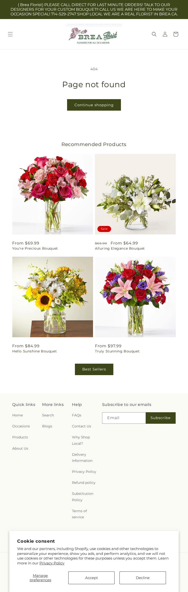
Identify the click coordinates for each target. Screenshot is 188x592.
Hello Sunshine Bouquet (34, 351)
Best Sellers (94, 369)
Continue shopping (94, 105)
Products (20, 437)
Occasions (21, 426)
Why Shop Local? (81, 440)
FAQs (76, 415)
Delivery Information (82, 457)
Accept (91, 577)
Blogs (47, 426)
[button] (10, 34)
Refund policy (83, 482)
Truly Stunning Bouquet (117, 351)
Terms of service (79, 514)
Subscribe (161, 417)
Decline (143, 577)
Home (17, 415)
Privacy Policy (51, 563)
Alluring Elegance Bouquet (120, 248)
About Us (20, 448)
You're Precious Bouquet (35, 248)
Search (48, 415)
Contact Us (81, 426)
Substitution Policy (82, 496)
